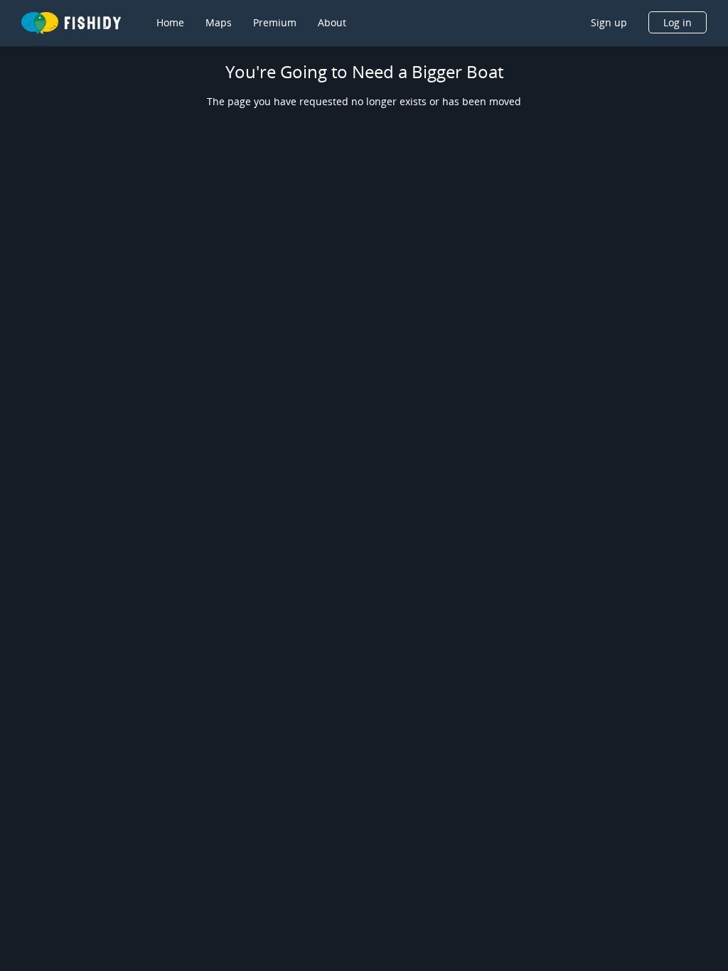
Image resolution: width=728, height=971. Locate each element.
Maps (218, 22)
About (332, 22)
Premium (274, 22)
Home (170, 22)
